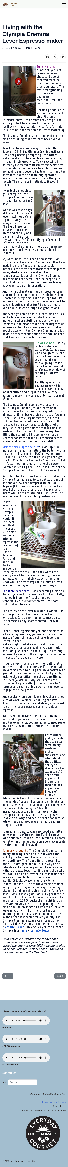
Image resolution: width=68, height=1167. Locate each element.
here (24, 930)
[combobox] (22, 1082)
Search (5, 1082)
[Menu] (64, 5)
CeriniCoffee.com (41, 930)
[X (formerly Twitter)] (55, 57)
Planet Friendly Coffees (54, 1101)
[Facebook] (47, 57)
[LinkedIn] (63, 57)
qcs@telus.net (14, 927)
